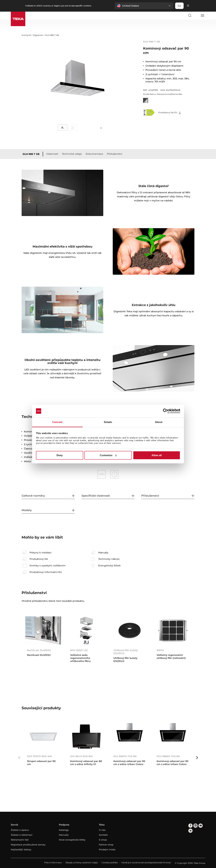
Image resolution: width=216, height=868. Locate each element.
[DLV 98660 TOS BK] (173, 736)
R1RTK (160, 650)
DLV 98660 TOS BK (168, 756)
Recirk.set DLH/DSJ (39, 650)
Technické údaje (72, 153)
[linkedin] (190, 831)
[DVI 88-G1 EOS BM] (86, 736)
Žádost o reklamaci (21, 834)
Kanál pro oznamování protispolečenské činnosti (146, 862)
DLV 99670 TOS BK (125, 756)
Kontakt (103, 834)
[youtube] (200, 826)
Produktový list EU (168, 112)
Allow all (157, 455)
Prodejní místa (107, 849)
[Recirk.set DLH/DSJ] (43, 630)
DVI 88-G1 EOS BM (81, 756)
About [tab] (158, 422)
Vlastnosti (52, 153)
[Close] (188, 6)
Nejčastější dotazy (21, 849)
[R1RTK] (173, 630)
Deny (60, 455)
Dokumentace (94, 153)
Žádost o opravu (20, 830)
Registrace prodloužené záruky (28, 844)
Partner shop (106, 844)
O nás (102, 830)
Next (101, 128)
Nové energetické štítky (72, 839)
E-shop (103, 839)
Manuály (64, 834)
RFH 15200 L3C (79, 650)
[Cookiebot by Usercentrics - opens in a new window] (165, 411)
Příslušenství (114, 153)
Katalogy (64, 830)
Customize (106, 455)
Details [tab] (108, 422)
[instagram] (195, 826)
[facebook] (190, 826)
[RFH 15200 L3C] (86, 630)
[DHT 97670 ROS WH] (43, 736)
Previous (19, 757)
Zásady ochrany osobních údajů (81, 862)
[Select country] (195, 15)
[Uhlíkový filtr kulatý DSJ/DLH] (129, 630)
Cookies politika (110, 862)
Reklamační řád (20, 839)
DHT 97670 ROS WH (39, 756)
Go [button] (179, 5)
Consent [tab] (57, 422)
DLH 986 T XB (31, 154)
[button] (144, 5)
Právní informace (53, 862)
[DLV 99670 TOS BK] (129, 736)
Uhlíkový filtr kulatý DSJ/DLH (125, 652)
